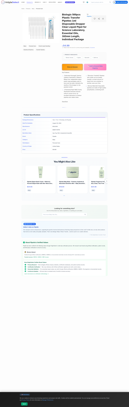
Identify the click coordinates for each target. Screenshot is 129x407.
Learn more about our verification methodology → (36, 273)
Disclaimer (92, 47)
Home (23, 8)
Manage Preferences (47, 400)
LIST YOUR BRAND (70, 2)
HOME (23, 2)
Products (28, 8)
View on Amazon (72, 67)
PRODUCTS (30, 2)
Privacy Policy (26, 400)
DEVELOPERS (52, 2)
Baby (33, 8)
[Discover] (110, 2)
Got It (24, 404)
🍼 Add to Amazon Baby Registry (95, 67)
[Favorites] (84, 2)
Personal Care (39, 8)
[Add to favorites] (94, 18)
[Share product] (98, 18)
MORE (60, 2)
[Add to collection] (103, 18)
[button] (87, 2)
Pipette (89, 16)
